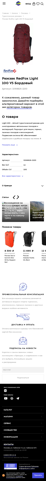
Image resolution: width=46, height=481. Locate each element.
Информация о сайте (27, 468)
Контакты (9, 444)
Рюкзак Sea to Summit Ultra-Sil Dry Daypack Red (10, 259)
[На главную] (17, 4)
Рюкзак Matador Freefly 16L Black (28, 258)
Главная (5, 13)
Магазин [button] (8, 417)
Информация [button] (11, 437)
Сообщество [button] (10, 430)
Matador (26, 253)
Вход (28, 4)
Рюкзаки (24, 13)
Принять (38, 475)
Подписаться (23, 378)
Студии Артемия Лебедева (29, 466)
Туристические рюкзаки (12, 16)
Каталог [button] (8, 410)
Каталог (15, 13)
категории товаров (19, 107)
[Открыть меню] (4, 4)
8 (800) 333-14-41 (10, 455)
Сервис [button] (7, 423)
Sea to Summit (10, 253)
